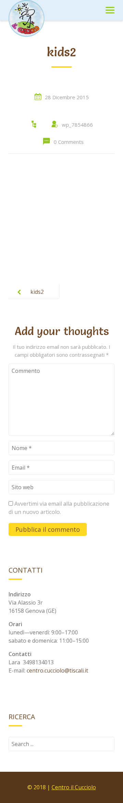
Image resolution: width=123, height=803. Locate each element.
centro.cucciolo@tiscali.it (57, 670)
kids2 (37, 292)
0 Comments (69, 141)
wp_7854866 (77, 124)
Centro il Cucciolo (74, 787)
